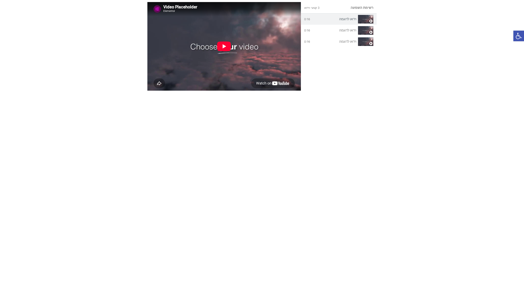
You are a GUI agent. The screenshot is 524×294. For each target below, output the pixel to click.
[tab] (339, 19)
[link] (518, 36)
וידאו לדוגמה (347, 19)
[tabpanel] (224, 46)
